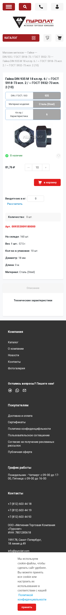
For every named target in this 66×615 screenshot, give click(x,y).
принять (26, 607)
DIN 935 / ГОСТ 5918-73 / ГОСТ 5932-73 (26, 56)
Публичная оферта (20, 452)
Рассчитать (15, 203)
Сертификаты (17, 422)
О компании (16, 348)
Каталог (10, 38)
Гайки (30, 52)
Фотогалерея (16, 368)
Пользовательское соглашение (29, 435)
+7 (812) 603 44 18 (41, 6)
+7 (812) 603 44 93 (20, 516)
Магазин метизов (13, 52)
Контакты (14, 361)
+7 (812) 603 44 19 (20, 510)
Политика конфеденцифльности (29, 428)
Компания (15, 332)
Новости (13, 355)
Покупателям (18, 405)
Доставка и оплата (20, 415)
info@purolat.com (18, 551)
